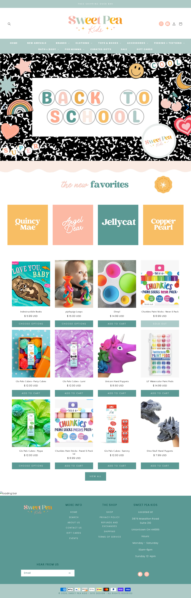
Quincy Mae (26, 249)
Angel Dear (71, 249)
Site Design (97, 593)
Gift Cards (73, 532)
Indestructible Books (31, 311)
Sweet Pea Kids (77, 593)
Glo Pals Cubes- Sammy (117, 451)
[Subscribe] (69, 573)
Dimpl (117, 311)
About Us (74, 522)
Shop (109, 512)
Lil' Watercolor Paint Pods (160, 381)
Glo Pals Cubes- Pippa (31, 451)
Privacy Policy (110, 517)
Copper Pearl (162, 249)
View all (96, 476)
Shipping (109, 531)
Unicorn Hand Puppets (117, 381)
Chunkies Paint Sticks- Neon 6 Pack (159, 311)
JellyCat (116, 249)
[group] (95, 107)
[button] (9, 24)
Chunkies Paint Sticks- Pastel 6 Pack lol (74, 452)
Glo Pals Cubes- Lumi (74, 381)
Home (73, 512)
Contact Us (74, 527)
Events (73, 538)
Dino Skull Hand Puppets (160, 451)
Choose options (31, 323)
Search (74, 517)
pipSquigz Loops (74, 311)
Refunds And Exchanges (109, 524)
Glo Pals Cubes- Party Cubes (31, 381)
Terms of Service (109, 536)
